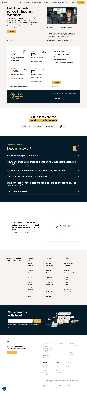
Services (46, 2)
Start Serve (56, 82)
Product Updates (46, 353)
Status (44, 370)
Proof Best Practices (47, 343)
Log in (72, 2)
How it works (12, 352)
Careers (57, 368)
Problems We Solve (55, 2)
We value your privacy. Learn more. (63, 387)
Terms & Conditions (60, 385)
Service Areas (58, 348)
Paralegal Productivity (47, 348)
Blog (44, 364)
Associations (58, 372)
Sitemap (72, 385)
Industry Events (46, 355)
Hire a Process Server (60, 343)
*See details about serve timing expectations (19, 86)
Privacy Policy (67, 385)
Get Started (11, 31)
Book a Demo (57, 98)
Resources (64, 2)
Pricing (57, 347)
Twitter (69, 366)
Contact (57, 370)
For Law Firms (71, 343)
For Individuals (71, 347)
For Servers (70, 354)
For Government (71, 348)
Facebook (70, 364)
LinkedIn (69, 368)
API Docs (45, 372)
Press (44, 357)
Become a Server (59, 350)
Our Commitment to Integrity (61, 366)
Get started (80, 2)
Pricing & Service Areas (36, 2)
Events (44, 368)
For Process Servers (24, 2)
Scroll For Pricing (10, 40)
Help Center (45, 374)
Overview (57, 345)
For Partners (70, 356)
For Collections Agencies (73, 345)
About (57, 364)
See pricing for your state (14, 327)
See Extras (64, 82)
